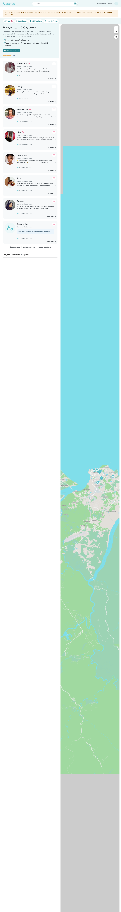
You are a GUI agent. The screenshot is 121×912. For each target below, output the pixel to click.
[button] (97, 470)
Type (9, 21)
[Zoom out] (116, 31)
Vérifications (36, 21)
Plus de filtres (51, 21)
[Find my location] (116, 37)
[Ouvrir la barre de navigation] (116, 3)
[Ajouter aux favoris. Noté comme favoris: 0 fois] (54, 63)
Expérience (22, 21)
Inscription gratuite (11, 50)
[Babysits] (9, 4)
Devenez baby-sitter (104, 4)
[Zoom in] (116, 28)
